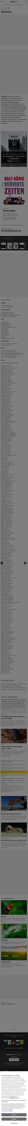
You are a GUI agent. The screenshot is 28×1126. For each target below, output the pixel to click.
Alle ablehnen (14, 1119)
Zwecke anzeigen (14, 1123)
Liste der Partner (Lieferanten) (7, 1110)
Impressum (17, 1097)
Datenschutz (12, 1097)
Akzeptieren (14, 1114)
